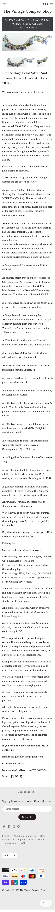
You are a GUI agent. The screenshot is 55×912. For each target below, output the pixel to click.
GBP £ (7, 855)
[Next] (52, 62)
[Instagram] (14, 826)
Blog (42, 835)
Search (5, 835)
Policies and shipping (13, 839)
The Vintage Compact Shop (27, 11)
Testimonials (9, 843)
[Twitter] (4, 826)
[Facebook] (9, 826)
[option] (21, 62)
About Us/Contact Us (24, 835)
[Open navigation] (4, 4)
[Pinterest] (18, 826)
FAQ (22, 843)
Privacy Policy (36, 839)
